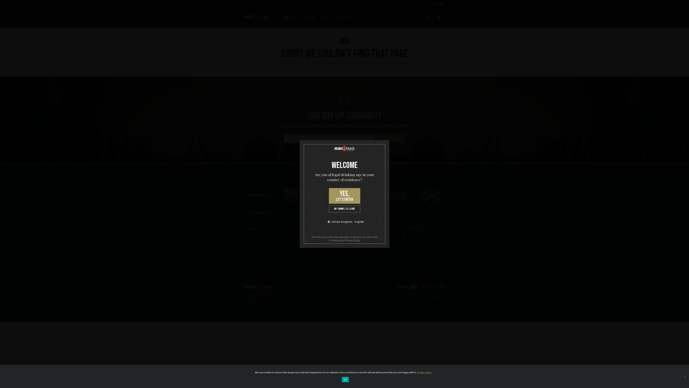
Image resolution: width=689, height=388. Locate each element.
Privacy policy (424, 372)
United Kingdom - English (347, 221)
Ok (345, 379)
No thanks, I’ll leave (344, 209)
